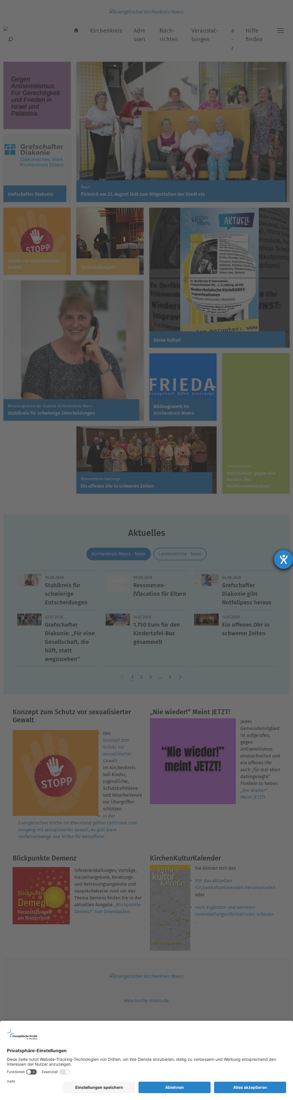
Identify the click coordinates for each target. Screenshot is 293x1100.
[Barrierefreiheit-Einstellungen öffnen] (283, 559)
